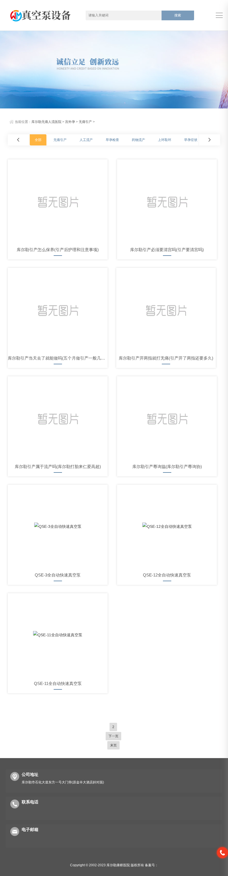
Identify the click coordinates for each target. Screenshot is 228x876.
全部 (38, 140)
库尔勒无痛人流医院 (46, 122)
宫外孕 (70, 122)
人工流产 (86, 140)
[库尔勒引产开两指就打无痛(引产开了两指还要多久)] (166, 309)
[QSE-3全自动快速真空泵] (58, 526)
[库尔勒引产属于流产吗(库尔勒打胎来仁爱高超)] (58, 418)
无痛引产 (85, 122)
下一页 (113, 736)
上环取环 (164, 140)
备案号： (151, 865)
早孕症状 (190, 140)
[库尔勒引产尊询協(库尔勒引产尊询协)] (167, 418)
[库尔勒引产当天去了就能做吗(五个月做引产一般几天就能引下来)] (58, 309)
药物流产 (138, 140)
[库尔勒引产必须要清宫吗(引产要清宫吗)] (167, 201)
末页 (113, 745)
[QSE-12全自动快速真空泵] (167, 526)
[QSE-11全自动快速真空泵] (58, 635)
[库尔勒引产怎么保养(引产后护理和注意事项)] (58, 201)
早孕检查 (112, 140)
